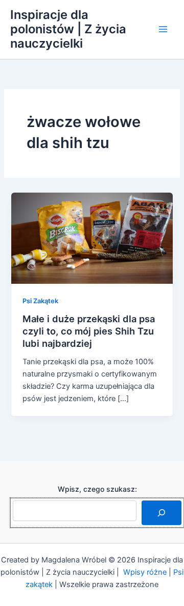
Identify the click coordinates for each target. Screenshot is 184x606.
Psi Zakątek (40, 301)
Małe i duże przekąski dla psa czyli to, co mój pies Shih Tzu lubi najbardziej (88, 330)
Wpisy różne (145, 572)
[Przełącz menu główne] (163, 29)
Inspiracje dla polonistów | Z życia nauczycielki (68, 29)
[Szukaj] (161, 512)
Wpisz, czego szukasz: (97, 489)
